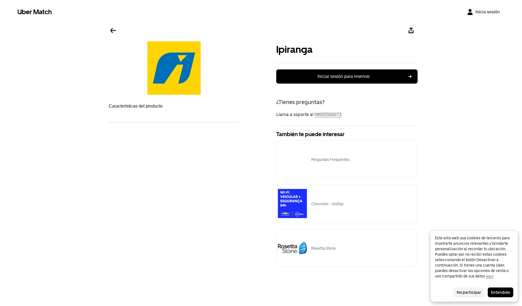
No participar (469, 292)
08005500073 (328, 114)
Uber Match (34, 12)
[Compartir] (411, 30)
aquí (489, 276)
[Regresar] (113, 30)
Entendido (500, 292)
